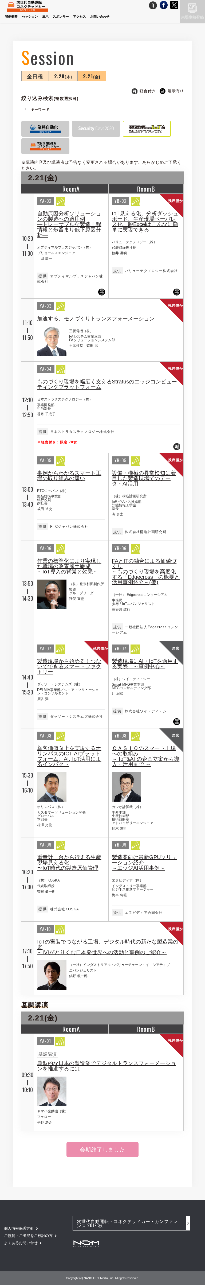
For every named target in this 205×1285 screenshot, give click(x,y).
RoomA (71, 188)
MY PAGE (132, 5)
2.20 (63, 76)
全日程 (35, 76)
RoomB (146, 188)
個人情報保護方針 (19, 1228)
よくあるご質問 (153, 5)
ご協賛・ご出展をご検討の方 (28, 1235)
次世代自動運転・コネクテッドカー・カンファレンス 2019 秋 (127, 1223)
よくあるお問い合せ (21, 1243)
